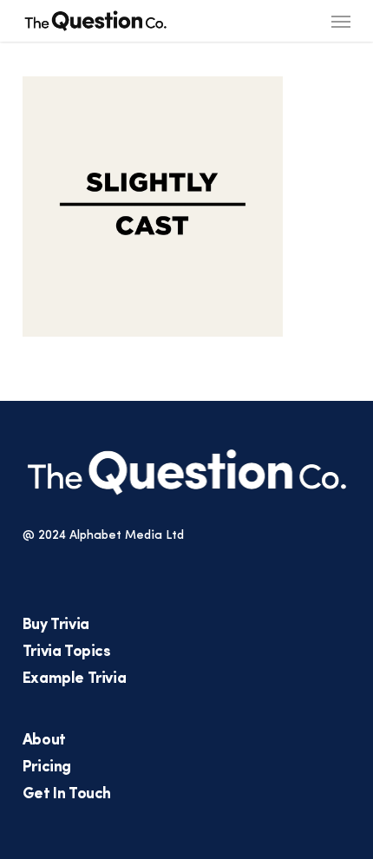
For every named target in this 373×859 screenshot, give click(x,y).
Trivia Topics (67, 652)
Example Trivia (74, 679)
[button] (340, 21)
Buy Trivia (56, 625)
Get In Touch (67, 795)
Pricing (47, 768)
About (44, 741)
